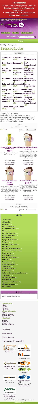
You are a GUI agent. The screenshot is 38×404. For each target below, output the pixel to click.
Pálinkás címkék (9, 351)
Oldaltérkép (5, 309)
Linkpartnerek (6, 323)
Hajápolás (17, 73)
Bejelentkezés (27, 32)
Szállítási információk (8, 315)
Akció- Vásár (6, 286)
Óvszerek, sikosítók (29, 91)
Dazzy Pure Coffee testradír (28, 181)
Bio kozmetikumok (30, 59)
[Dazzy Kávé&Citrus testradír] (9, 139)
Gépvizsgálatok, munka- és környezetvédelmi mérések (9, 396)
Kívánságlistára (10, 162)
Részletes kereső (11, 36)
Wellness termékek (29, 98)
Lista (5, 129)
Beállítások (5, 32)
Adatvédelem (6, 317)
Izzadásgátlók (7, 255)
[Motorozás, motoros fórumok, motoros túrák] (9, 377)
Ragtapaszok (6, 279)
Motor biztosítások (9, 380)
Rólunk (4, 305)
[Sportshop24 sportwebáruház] (24, 363)
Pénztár (16, 32)
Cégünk (4, 306)
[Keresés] (36, 37)
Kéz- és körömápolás (29, 86)
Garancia (4, 320)
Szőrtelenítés (6, 271)
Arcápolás (5, 224)
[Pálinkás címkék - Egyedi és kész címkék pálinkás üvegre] (9, 347)
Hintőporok (6, 246)
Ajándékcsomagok (8, 284)
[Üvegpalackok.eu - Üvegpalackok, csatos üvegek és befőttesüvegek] (24, 354)
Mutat (11, 127)
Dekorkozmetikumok (9, 228)
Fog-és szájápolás (6, 71)
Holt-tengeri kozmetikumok (19, 80)
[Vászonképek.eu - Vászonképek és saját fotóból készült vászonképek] (9, 363)
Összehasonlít (9, 164)
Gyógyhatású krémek (29, 70)
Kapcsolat (19, 21)
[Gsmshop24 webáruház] (24, 377)
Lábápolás (5, 260)
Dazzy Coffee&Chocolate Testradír (9, 181)
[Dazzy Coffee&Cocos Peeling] (28, 139)
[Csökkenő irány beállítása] (19, 130)
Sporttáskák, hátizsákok (24, 366)
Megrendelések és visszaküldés (12, 341)
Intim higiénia (6, 253)
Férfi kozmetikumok (30, 65)
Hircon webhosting (19, 402)
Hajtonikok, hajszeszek (28, 74)
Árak (3, 312)
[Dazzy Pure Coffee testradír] (28, 173)
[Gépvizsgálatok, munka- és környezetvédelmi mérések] (9, 390)
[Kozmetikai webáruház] (12, 25)
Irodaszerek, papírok (24, 350)
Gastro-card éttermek (24, 385)
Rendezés (21, 129)
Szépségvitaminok (8, 268)
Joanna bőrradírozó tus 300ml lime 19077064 (10, 148)
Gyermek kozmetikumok (30, 103)
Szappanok (6, 266)
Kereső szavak (7, 333)
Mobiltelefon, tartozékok (24, 380)
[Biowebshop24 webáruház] (24, 369)
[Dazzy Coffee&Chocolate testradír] (9, 173)
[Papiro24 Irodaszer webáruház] (24, 347)
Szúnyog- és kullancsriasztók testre (8, 99)
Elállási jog (5, 321)
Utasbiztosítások (9, 382)
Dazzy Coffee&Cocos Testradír (28, 147)
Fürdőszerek (6, 237)
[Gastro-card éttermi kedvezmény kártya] (24, 383)
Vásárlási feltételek (7, 314)
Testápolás (6, 275)
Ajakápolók (6, 222)
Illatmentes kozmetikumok (30, 80)
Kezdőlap (3, 45)
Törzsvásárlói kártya (7, 21)
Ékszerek (18, 63)
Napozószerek (7, 262)
